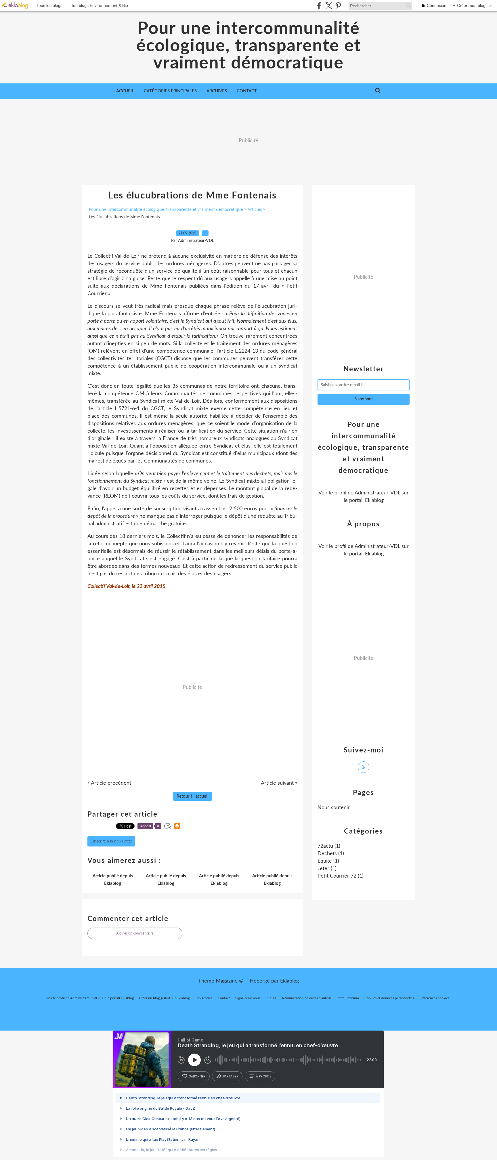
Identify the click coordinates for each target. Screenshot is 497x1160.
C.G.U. (272, 998)
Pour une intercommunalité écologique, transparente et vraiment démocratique (248, 46)
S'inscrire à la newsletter (111, 841)
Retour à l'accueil (193, 796)
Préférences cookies (434, 998)
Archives (217, 91)
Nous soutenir (334, 807)
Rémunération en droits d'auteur (306, 998)
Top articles (203, 998)
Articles (255, 209)
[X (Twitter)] (328, 5)
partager (230, 1076)
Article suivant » (279, 783)
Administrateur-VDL (377, 493)
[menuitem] (125, 91)
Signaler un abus (248, 998)
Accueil (125, 91)
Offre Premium (348, 998)
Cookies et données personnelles (389, 998)
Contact (247, 91)
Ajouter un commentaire (135, 933)
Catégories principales (170, 91)
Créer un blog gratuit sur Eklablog (164, 998)
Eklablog (289, 981)
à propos (263, 1076)
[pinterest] (338, 5)
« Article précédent (109, 783)
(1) (329, 846)
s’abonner (197, 1076)
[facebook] (319, 5)
